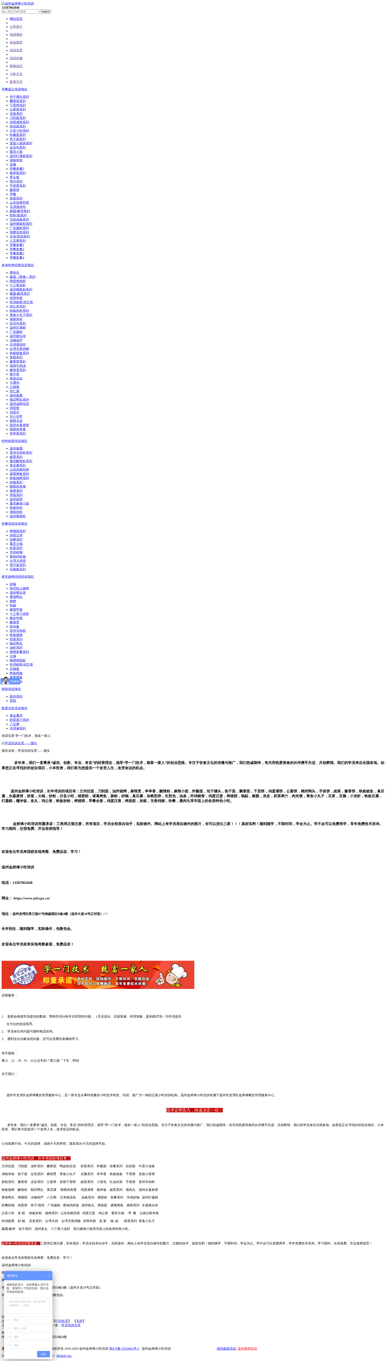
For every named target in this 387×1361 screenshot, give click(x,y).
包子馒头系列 (19, 96)
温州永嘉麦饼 (19, 425)
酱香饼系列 (18, 361)
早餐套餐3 (17, 253)
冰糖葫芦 (16, 340)
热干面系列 (18, 139)
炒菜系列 (16, 548)
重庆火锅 (16, 543)
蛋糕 (13, 700)
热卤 (13, 605)
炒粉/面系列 (18, 215)
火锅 (13, 656)
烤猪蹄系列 (18, 531)
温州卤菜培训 (226, 1348)
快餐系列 (16, 539)
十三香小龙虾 (19, 613)
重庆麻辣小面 (19, 503)
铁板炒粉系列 (19, 310)
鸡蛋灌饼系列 (19, 122)
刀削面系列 (18, 118)
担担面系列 (18, 126)
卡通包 (14, 382)
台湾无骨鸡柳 (19, 348)
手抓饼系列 (18, 185)
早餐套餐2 (17, 249)
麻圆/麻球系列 (20, 211)
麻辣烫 (14, 622)
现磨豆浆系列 (19, 232)
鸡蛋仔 (14, 412)
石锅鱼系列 (18, 569)
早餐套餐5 (17, 168)
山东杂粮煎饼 (19, 202)
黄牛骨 (14, 374)
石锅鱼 (14, 669)
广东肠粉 (16, 332)
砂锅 (13, 584)
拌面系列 (16, 495)
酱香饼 (14, 190)
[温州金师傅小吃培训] (18, 3)
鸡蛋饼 (14, 408)
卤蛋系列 (16, 457)
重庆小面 (16, 151)
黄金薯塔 (16, 715)
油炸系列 (16, 647)
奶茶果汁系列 (19, 720)
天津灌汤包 (18, 207)
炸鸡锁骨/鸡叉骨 (21, 302)
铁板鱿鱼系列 (19, 353)
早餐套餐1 (17, 245)
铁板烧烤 (16, 635)
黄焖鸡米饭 (18, 556)
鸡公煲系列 (18, 306)
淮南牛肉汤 (18, 365)
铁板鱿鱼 (16, 673)
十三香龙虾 (18, 285)
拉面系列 (16, 113)
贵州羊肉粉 (18, 630)
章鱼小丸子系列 (21, 315)
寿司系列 (16, 181)
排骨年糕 (16, 298)
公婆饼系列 (18, 109)
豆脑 (13, 164)
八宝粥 (14, 724)
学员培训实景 (71, 1325)
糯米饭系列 (18, 173)
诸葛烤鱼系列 (19, 474)
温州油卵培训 (19, 404)
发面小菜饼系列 (21, 143)
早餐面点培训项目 (14, 89)
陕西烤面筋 (18, 281)
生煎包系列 (18, 147)
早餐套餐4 (17, 257)
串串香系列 (18, 433)
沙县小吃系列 (19, 130)
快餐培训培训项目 (14, 523)
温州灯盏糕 (18, 327)
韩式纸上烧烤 (19, 588)
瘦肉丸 (14, 272)
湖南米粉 (16, 160)
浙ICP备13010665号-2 (124, 1348)
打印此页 (61, 1321)
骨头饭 (14, 177)
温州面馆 (16, 499)
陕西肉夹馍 (18, 429)
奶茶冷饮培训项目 (14, 708)
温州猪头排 (18, 336)
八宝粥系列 (18, 240)
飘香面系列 (18, 101)
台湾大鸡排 (18, 560)
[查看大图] (19, 743)
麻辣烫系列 (18, 370)
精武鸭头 (16, 643)
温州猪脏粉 (18, 516)
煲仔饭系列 (18, 565)
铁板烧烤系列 (19, 478)
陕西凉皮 (16, 420)
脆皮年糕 (16, 618)
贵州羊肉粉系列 (21, 452)
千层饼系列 (18, 105)
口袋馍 (14, 387)
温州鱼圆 (16, 395)
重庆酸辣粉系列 (21, 461)
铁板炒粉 (16, 507)
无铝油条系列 (19, 219)
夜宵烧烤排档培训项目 (18, 576)
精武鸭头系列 (19, 399)
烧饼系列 (16, 490)
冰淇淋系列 (18, 728)
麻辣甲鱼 (16, 609)
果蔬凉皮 (16, 378)
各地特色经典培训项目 (18, 265)
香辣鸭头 (16, 597)
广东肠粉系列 (19, 228)
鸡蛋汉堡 (16, 535)
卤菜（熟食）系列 (22, 276)
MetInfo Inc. (64, 1356)
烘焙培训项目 (11, 689)
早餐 (13, 194)
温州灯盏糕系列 (21, 156)
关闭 (79, 1321)
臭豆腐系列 (18, 465)
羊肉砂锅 (16, 552)
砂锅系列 (16, 482)
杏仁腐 (14, 391)
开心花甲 (16, 416)
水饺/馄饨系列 (20, 236)
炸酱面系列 (18, 135)
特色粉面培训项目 (14, 441)
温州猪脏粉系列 (21, 223)
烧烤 (13, 601)
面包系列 (16, 696)
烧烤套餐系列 (19, 652)
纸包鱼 (14, 626)
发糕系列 (16, 198)
